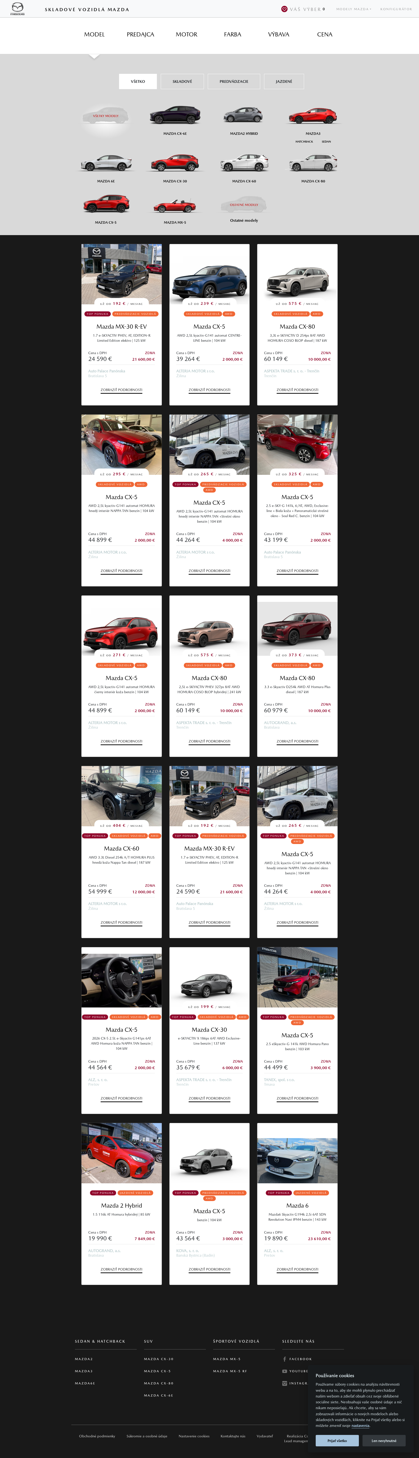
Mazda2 (84, 1359)
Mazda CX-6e (159, 1395)
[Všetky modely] (106, 113)
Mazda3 (84, 1371)
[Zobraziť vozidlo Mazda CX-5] (121, 977)
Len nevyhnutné (384, 1441)
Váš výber (307, 9)
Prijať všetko (337, 1441)
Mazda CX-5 (209, 326)
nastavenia (360, 1426)
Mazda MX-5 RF (230, 1371)
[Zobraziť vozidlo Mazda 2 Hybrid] (121, 1153)
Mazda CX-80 (297, 326)
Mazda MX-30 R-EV (122, 326)
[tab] (94, 34)
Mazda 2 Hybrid (121, 1205)
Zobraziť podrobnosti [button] (121, 390)
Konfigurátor (396, 9)
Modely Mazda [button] (352, 9)
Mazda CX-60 (121, 848)
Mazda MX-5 (227, 1359)
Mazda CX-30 (209, 1029)
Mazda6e (85, 1383)
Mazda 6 (297, 1205)
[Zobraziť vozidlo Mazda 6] (297, 1153)
